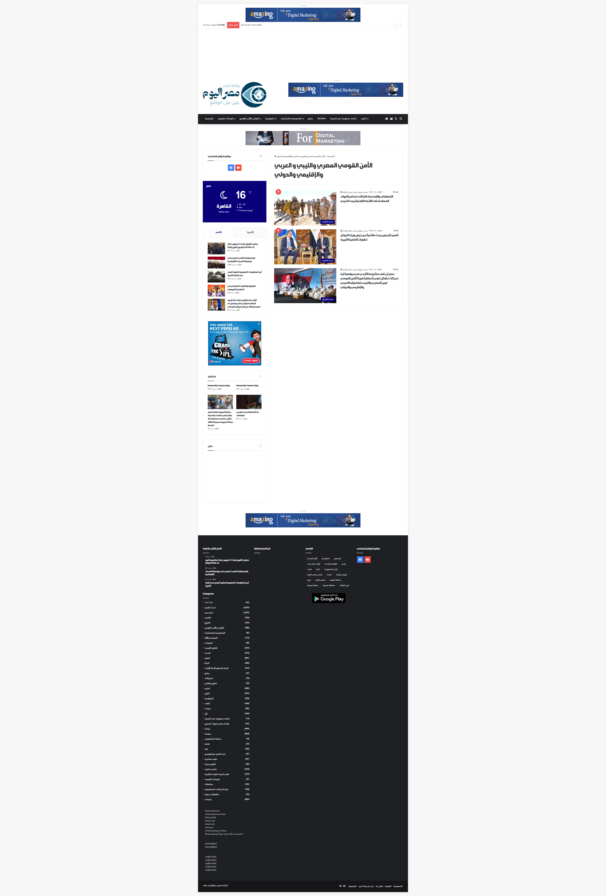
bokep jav (209, 827)
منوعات (208, 799)
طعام (207, 744)
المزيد (363, 118)
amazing (303, 5)
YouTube (321, 118)
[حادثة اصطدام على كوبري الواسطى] (248, 402)
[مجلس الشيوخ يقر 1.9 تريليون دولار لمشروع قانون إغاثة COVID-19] (216, 248)
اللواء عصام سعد (313, 564)
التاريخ (207, 623)
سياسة (208, 734)
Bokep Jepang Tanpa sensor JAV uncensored (224, 834)
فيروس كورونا (341, 574)
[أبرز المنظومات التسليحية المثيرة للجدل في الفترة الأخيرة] (216, 276)
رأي (206, 714)
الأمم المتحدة (312, 558)
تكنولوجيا (269, 118)
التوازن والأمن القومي (249, 118)
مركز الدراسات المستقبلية (216, 789)
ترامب (309, 569)
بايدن (344, 564)
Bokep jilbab (210, 817)
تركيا (318, 569)
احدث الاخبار (210, 608)
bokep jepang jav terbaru (215, 831)
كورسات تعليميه (225, 118)
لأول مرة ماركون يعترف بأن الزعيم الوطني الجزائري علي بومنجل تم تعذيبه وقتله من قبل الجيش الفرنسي (243, 303)
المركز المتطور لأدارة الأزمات (217, 668)
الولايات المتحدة (331, 564)
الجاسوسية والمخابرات (291, 118)
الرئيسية (209, 118)
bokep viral (210, 821)
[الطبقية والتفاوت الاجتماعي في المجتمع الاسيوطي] (216, 291)
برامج (310, 118)
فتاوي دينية (210, 764)
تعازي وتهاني (211, 683)
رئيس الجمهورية (331, 569)
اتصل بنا (379, 886)
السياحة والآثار (211, 638)
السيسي (337, 558)
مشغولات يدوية (212, 794)
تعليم (207, 688)
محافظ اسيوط (312, 585)
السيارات (209, 643)
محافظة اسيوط (329, 585)
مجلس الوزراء (320, 580)
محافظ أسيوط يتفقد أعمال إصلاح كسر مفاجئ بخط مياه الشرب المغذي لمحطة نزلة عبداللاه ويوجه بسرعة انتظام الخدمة (293, 25)
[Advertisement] (303, 52)
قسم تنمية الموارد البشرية (217, 774)
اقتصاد (208, 618)
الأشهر (219, 232)
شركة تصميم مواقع (219, 885)
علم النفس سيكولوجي (215, 754)
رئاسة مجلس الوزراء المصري (217, 724)
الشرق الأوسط (211, 648)
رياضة (207, 729)
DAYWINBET (211, 844)
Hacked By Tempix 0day (219, 386)
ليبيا (309, 580)
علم (206, 749)
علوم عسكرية (211, 759)
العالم (207, 658)
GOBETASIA (210, 857)
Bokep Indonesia (212, 811)
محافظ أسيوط (335, 580)
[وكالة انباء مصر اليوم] (234, 95)
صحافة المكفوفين (213, 739)
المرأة (207, 663)
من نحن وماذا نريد (366, 886)
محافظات (209, 784)
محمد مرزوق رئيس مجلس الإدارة (355, 192)
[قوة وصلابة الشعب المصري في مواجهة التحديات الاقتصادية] (216, 262)
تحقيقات (209, 678)
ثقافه (207, 703)
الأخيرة (250, 232)
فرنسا (329, 574)
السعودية (326, 558)
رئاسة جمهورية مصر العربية (343, 118)
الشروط (388, 886)
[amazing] (303, 15)
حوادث (208, 709)
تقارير (207, 693)
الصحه (208, 653)
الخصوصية (397, 886)
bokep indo (210, 824)
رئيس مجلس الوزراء (314, 574)
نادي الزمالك (344, 585)
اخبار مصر (209, 613)
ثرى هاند (207, 885)
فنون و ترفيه (211, 769)
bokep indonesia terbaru (215, 814)
